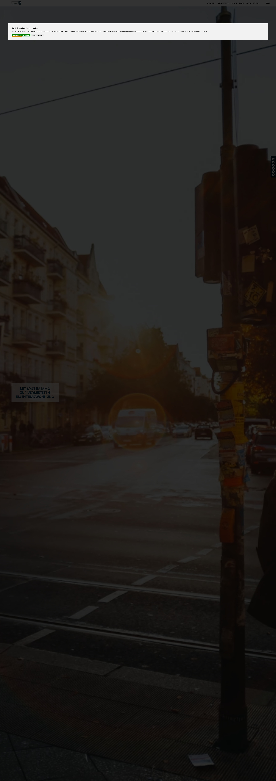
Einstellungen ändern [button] (37, 35)
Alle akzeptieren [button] (17, 35)
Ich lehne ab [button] (26, 35)
